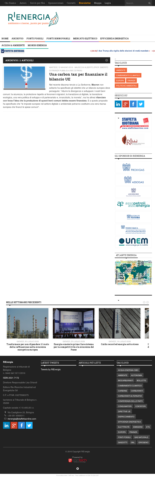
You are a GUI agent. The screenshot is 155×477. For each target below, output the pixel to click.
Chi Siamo (10, 3)
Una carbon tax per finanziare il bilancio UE (78, 76)
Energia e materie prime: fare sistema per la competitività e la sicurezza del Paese (74, 347)
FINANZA (131, 80)
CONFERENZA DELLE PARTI (130, 401)
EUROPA (120, 80)
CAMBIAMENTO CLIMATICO (128, 75)
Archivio (17, 38)
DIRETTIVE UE (124, 411)
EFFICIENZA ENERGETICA (114, 38)
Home (5, 38)
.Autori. (23, 3)
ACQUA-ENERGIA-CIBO (128, 370)
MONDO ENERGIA (37, 45)
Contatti (71, 3)
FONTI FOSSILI (34, 38)
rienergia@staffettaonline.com (22, 418)
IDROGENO (143, 442)
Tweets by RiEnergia (51, 369)
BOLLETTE (141, 380)
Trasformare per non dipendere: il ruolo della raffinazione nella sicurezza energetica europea (28, 347)
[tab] (126, 255)
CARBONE (122, 390)
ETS (148, 427)
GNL (133, 442)
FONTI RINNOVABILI (58, 38)
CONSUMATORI (125, 406)
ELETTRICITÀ (123, 427)
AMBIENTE (120, 70)
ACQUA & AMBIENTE (13, 45)
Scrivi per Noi (37, 3)
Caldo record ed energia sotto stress (120, 344)
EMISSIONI (137, 427)
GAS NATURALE (141, 437)
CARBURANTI (137, 390)
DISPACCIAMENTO (126, 416)
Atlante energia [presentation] (126, 255)
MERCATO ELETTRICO (85, 38)
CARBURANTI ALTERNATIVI (130, 396)
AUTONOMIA (136, 375)
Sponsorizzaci (56, 3)
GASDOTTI (122, 442)
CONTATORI (140, 406)
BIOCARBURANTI (125, 380)
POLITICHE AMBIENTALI (126, 85)
